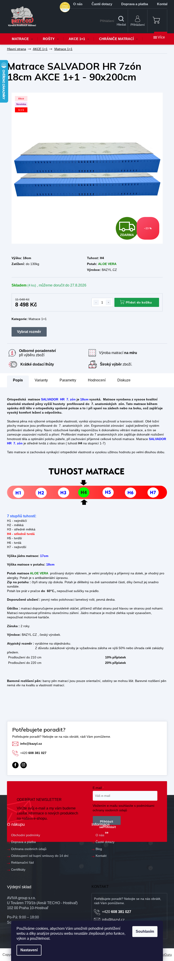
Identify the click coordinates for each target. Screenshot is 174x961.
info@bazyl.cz (31, 743)
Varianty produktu (29, 332)
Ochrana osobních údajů (28, 849)
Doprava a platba (134, 4)
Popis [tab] (18, 380)
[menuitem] (22, 39)
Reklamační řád (22, 862)
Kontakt (101, 855)
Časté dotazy (102, 4)
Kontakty (164, 4)
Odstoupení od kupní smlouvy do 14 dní (39, 855)
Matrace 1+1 (38, 319)
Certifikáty (18, 869)
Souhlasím (145, 931)
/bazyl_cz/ (23, 765)
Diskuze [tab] (123, 380)
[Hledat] (121, 21)
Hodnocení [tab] (97, 380)
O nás (77, 4)
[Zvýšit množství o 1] (108, 302)
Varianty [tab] (41, 380)
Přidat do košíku (139, 302)
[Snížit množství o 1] (96, 302)
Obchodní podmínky (25, 835)
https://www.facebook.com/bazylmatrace (15, 765)
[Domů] (16, 49)
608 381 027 (33, 753)
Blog (99, 849)
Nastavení (29, 950)
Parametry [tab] (68, 380)
